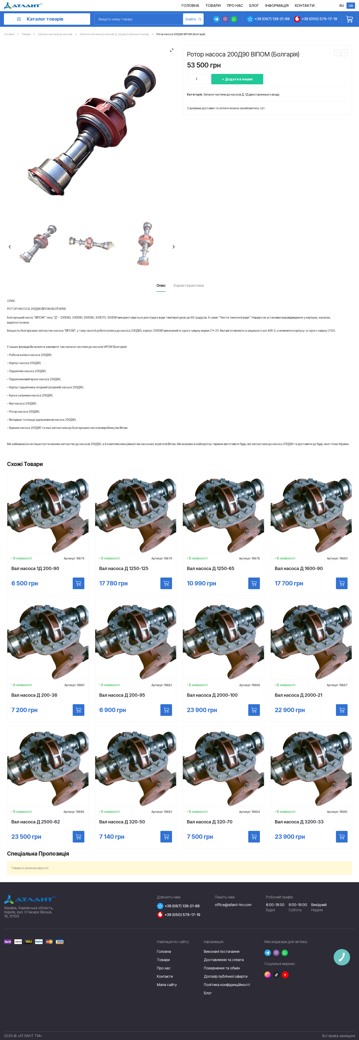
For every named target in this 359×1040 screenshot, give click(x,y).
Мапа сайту (167, 984)
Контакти (165, 976)
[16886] (254, 710)
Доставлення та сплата (224, 960)
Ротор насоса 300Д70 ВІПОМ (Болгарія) (337, 53)
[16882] (166, 710)
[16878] (254, 583)
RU (341, 6)
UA (351, 6)
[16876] (166, 583)
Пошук (193, 19)
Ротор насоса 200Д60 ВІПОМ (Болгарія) (345, 53)
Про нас (164, 968)
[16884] (254, 837)
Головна (9, 34)
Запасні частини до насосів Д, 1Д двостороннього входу (114, 34)
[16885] (342, 837)
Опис (161, 285)
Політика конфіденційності (227, 985)
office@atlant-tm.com (233, 905)
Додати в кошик (239, 79)
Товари (26, 34)
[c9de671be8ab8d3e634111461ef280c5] (145, 243)
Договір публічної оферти (225, 976)
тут (262, 108)
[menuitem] (190, 5)
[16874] (78, 583)
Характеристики (188, 285)
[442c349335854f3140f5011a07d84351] (38, 243)
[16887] (342, 710)
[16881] (78, 710)
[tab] (161, 286)
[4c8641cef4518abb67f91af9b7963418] (91, 243)
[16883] (166, 837)
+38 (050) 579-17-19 (319, 19)
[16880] (342, 583)
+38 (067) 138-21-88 (272, 19)
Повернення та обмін (222, 968)
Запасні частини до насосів (55, 34)
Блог (208, 993)
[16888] (78, 837)
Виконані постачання (221, 951)
